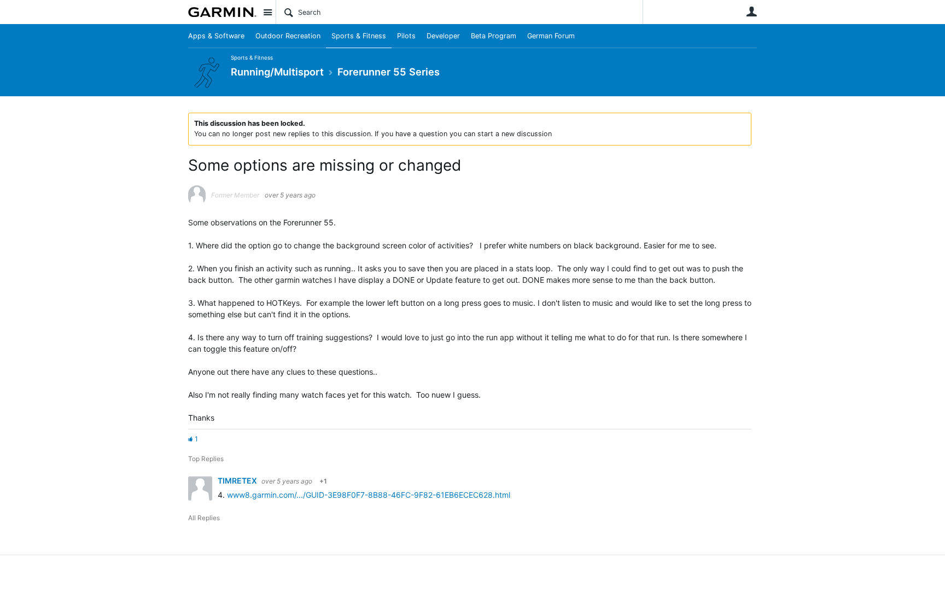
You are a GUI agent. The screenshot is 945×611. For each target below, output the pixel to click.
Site (267, 12)
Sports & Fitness (358, 36)
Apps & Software (216, 36)
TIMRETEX (238, 480)
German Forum (551, 36)
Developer (443, 36)
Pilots (406, 36)
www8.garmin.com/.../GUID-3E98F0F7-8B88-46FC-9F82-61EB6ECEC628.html (368, 494)
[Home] (222, 12)
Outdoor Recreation (287, 36)
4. (222, 494)
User (751, 11)
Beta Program (493, 36)
